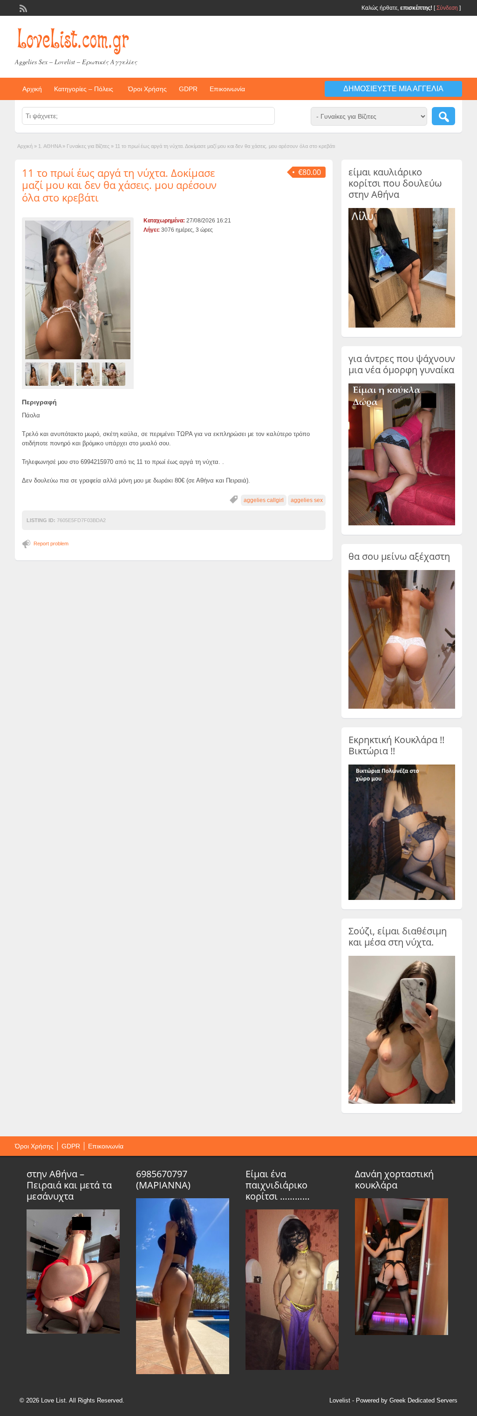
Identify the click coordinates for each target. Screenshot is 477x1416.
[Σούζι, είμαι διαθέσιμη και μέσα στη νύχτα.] (401, 1102)
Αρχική (32, 89)
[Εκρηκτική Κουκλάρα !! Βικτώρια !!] (401, 898)
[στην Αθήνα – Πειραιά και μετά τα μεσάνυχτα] (73, 1331)
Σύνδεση (447, 8)
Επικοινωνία (227, 89)
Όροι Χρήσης (147, 89)
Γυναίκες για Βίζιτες (88, 146)
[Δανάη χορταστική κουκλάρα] (401, 1332)
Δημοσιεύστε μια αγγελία (393, 89)
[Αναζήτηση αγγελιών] (443, 116)
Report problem (51, 543)
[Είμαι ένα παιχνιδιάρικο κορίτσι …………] (292, 1367)
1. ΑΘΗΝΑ (49, 146)
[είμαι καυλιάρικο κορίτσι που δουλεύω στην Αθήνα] (401, 325)
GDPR (188, 89)
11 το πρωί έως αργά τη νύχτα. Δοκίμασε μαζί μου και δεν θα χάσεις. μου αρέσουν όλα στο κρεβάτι (119, 185)
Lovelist (339, 1400)
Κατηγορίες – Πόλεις (83, 89)
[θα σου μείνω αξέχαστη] (401, 707)
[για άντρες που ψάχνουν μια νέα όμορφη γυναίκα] (401, 523)
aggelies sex (307, 500)
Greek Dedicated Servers (423, 1400)
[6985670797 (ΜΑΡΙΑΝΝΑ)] (182, 1372)
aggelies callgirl (264, 500)
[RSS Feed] (22, 7)
